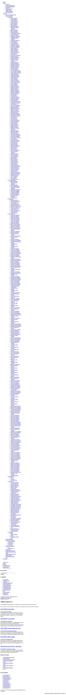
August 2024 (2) (6, 687)
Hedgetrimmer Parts (7, 587)
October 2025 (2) (6, 677)
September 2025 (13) (7, 678)
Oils (4, 591)
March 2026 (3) (6, 675)
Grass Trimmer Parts (7, 585)
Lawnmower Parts (7, 588)
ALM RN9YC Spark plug (7, 618)
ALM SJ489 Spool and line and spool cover (8, 658)
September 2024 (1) (7, 686)
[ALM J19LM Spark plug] (6, 611)
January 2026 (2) (6, 676)
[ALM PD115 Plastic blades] (7, 639)
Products (5, 564)
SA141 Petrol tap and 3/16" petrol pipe (11, 646)
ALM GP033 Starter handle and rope (10, 628)
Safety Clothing (6, 592)
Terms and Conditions (49, 693)
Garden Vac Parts (6, 584)
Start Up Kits (5, 594)
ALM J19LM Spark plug (7, 609)
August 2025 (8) (6, 679)
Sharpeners (5, 593)
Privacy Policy (57, 693)
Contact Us (63, 693)
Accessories (5, 579)
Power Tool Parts (6, 565)
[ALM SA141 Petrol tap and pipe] (8, 648)
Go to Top (3, 691)
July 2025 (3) (6, 680)
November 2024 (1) (7, 684)
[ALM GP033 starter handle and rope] (8, 630)
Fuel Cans (5, 581)
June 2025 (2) (6, 682)
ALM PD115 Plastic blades (8, 637)
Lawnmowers (6, 566)
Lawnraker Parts (6, 589)
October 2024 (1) (6, 685)
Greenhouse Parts (6, 586)
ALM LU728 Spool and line (9, 659)
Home (4, 563)
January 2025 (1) (6, 683)
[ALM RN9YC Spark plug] (6, 621)
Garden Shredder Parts (7, 582)
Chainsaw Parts (6, 580)
